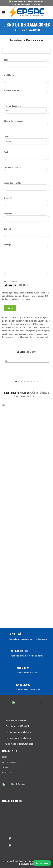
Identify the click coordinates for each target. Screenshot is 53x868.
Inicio (15, 30)
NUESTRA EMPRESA (9, 762)
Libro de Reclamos (18, 784)
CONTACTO (6, 772)
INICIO (4, 757)
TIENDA (5, 767)
